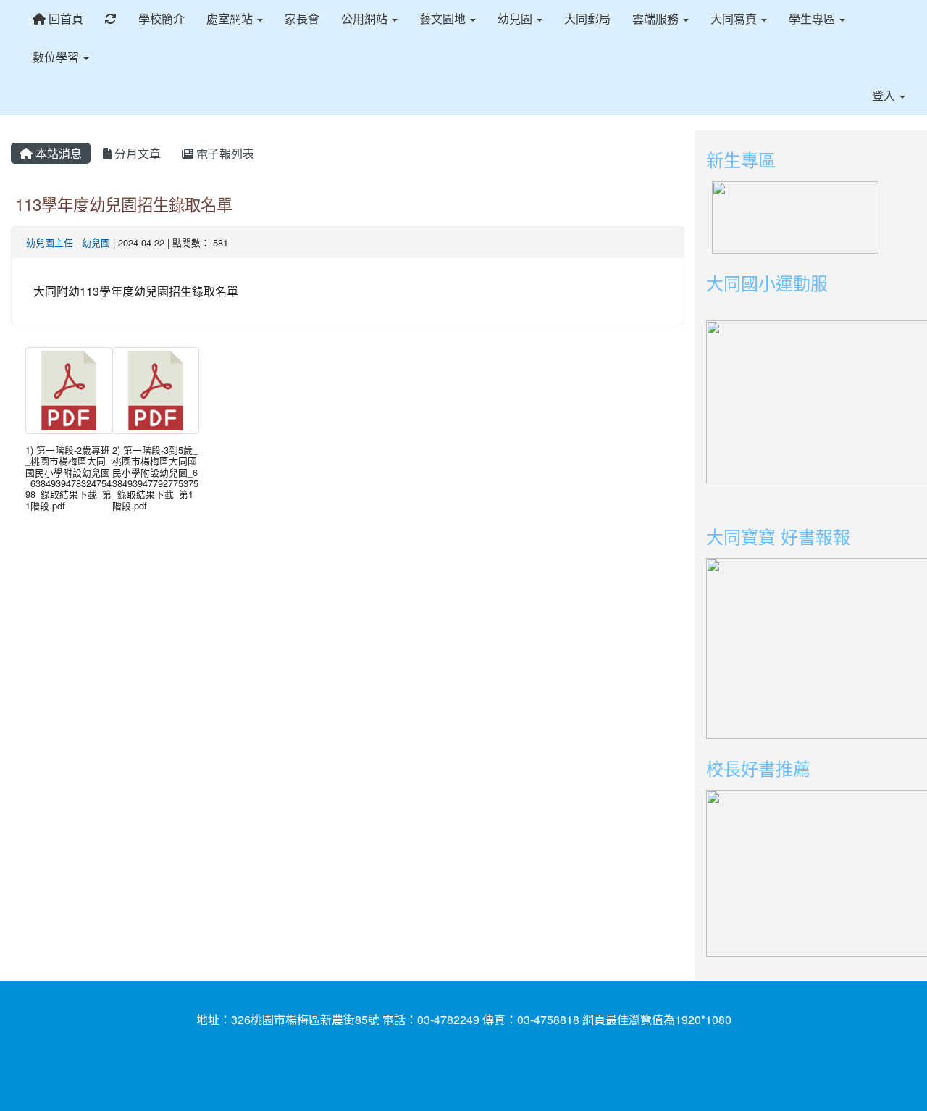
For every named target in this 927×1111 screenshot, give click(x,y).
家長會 (302, 18)
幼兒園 (96, 242)
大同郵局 (587, 18)
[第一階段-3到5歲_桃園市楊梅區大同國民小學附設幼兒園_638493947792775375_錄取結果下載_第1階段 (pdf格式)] (155, 390)
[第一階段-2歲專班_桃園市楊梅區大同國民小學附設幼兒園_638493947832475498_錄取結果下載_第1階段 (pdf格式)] (68, 390)
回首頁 (64, 18)
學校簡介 (161, 18)
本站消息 (57, 153)
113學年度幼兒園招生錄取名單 (123, 203)
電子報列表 (223, 153)
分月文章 (136, 153)
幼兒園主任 (49, 242)
